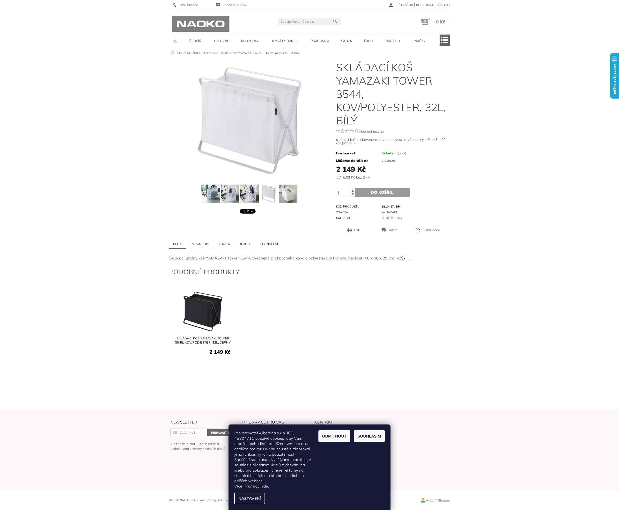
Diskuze (245, 244)
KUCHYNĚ (221, 41)
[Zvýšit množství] (353, 190)
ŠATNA (346, 41)
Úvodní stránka (175, 41)
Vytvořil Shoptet (438, 500)
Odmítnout (334, 436)
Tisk (357, 230)
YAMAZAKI (389, 212)
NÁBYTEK (392, 41)
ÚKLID (369, 41)
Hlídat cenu (431, 230)
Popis (177, 244)
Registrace (425, 5)
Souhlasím (369, 436)
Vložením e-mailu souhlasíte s (198, 446)
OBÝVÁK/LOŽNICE (285, 41)
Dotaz (392, 230)
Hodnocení (269, 244)
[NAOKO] (201, 24)
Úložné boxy (392, 218)
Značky (419, 41)
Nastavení (249, 498)
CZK (440, 5)
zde (265, 486)
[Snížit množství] (353, 194)
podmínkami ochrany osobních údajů (198, 449)
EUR (447, 5)
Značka (224, 244)
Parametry (200, 244)
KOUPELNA (249, 41)
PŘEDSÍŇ (194, 41)
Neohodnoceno (371, 131)
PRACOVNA (320, 41)
